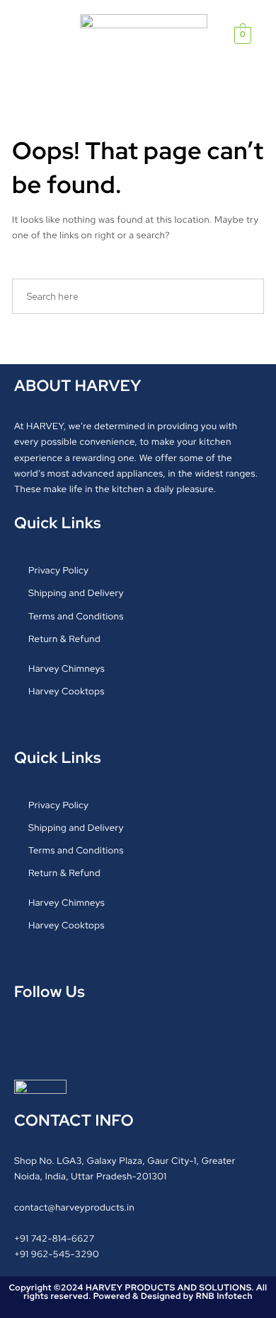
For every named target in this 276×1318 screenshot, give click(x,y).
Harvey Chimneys (66, 669)
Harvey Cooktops (66, 691)
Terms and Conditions (76, 616)
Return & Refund (64, 639)
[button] (40, 35)
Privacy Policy (58, 570)
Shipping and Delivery (76, 593)
